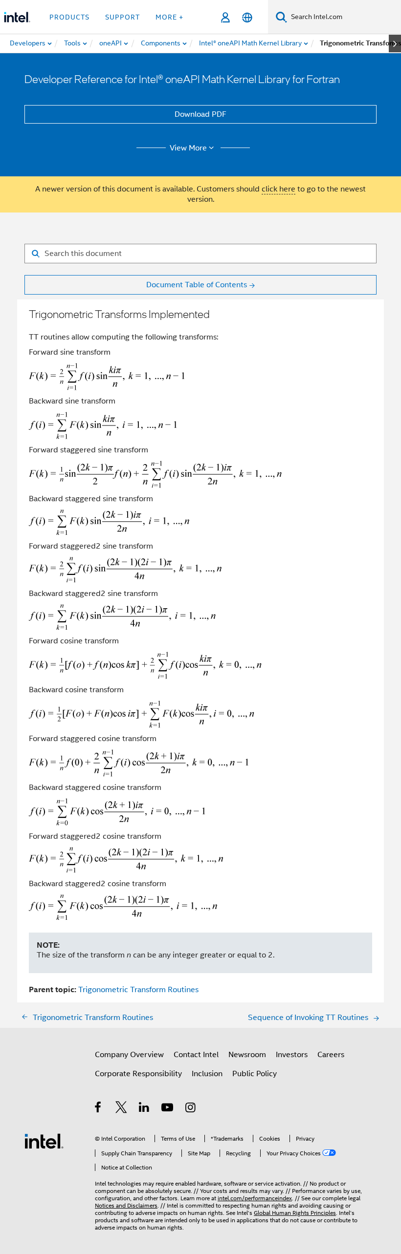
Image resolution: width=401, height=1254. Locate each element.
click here (278, 189)
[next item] (395, 43)
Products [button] (69, 17)
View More (188, 148)
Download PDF (200, 114)
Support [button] (122, 17)
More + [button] (169, 17)
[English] (247, 17)
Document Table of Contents (196, 285)
